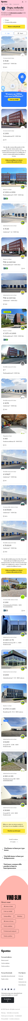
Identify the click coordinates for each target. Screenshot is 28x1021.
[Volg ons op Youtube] (11, 989)
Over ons (21, 976)
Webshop (19, 916)
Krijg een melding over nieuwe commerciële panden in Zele (14, 161)
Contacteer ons (22, 982)
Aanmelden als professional (8, 976)
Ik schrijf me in (7, 1000)
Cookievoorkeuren (14, 1019)
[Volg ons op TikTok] (14, 989)
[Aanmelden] (22, 2)
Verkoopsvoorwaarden (7, 1016)
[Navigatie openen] (26, 2)
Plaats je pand (4, 960)
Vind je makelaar (8, 926)
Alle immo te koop (8, 921)
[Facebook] (5, 989)
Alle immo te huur (8, 906)
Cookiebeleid (18, 1016)
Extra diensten (22, 985)
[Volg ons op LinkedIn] (8, 989)
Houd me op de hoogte (14, 831)
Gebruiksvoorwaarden (13, 1013)
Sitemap (3, 1013)
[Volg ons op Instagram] (2, 989)
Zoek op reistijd (8, 911)
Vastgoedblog (7, 916)
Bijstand (21, 979)
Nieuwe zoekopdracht (14, 26)
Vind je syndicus (8, 936)
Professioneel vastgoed (10, 931)
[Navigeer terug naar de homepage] (4, 2)
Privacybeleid (4, 1019)
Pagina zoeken (4, 979)
